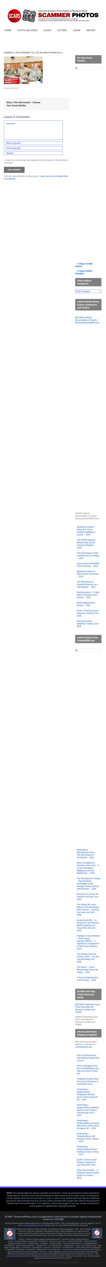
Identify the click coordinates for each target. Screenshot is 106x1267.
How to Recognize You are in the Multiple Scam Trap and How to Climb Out (88, 1070)
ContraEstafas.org (83, 1047)
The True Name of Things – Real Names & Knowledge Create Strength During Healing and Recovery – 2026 (88, 883)
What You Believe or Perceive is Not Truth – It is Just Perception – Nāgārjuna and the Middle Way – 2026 (88, 868)
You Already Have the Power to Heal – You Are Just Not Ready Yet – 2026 (88, 958)
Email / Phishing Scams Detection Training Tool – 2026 (88, 613)
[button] (53, 35)
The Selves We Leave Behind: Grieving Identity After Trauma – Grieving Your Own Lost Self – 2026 (88, 909)
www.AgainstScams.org (15, 1256)
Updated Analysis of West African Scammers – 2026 (88, 574)
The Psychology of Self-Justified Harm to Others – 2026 (88, 555)
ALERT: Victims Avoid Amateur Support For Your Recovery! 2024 (86, 1162)
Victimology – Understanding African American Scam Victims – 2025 (88, 1150)
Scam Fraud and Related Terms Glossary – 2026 (88, 564)
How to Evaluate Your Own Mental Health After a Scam (88, 1058)
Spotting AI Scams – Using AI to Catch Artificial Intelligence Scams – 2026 (86, 531)
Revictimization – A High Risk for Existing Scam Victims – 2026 (88, 595)
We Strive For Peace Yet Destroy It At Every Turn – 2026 (88, 896)
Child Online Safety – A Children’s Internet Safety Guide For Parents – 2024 (88, 1174)
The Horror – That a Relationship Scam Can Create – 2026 (87, 969)
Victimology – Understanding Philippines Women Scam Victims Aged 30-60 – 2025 (87, 1094)
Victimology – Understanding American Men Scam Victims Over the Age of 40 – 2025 (88, 1124)
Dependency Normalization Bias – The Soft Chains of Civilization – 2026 (86, 854)
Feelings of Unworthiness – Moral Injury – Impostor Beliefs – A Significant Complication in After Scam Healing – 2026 (88, 942)
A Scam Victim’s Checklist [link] (83, 272)
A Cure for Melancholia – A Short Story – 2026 (88, 978)
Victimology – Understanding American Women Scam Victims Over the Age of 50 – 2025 (88, 1110)
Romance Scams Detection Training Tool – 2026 (88, 623)
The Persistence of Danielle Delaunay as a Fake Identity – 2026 (87, 584)
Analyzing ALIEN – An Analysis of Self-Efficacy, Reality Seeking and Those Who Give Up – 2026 (88, 925)
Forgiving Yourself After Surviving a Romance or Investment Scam (88, 1081)
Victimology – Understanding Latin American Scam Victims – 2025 (88, 1137)
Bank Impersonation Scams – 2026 (86, 604)
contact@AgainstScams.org (33, 1225)
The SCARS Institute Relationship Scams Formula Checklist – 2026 (86, 544)
